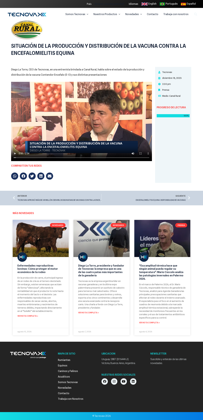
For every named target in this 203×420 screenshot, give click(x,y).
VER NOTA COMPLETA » (27, 316)
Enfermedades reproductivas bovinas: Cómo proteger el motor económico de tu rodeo (37, 269)
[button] (86, 14)
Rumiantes (64, 359)
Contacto (63, 393)
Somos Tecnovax (68, 382)
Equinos (62, 365)
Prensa (165, 90)
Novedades (64, 387)
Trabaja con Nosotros (70, 398)
